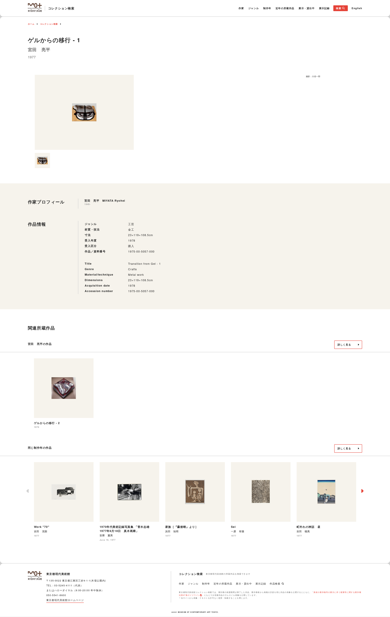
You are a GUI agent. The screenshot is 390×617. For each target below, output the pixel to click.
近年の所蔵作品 (285, 8)
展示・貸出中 (307, 8)
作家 (241, 8)
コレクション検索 (49, 23)
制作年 (267, 8)
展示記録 (324, 8)
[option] (84, 112)
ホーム (31, 23)
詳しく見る (344, 344)
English (357, 8)
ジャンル (253, 8)
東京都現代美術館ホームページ (65, 600)
